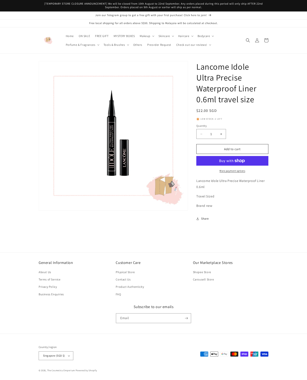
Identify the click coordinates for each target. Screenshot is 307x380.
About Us (45, 272)
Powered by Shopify (86, 370)
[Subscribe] (186, 318)
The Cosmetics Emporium (61, 370)
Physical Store (125, 272)
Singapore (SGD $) (54, 355)
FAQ (118, 294)
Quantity (201, 126)
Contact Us (123, 279)
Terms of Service (50, 279)
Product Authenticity (130, 287)
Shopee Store (202, 272)
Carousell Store (203, 279)
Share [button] (205, 218)
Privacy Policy (48, 287)
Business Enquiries (51, 294)
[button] (146, 36)
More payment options (232, 170)
